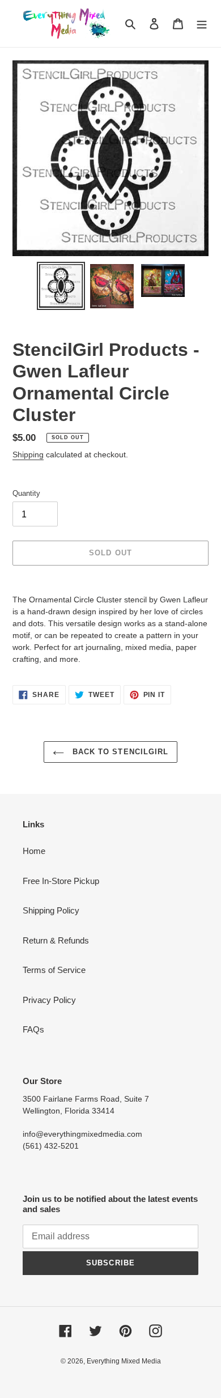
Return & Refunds (56, 940)
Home (34, 851)
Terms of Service (54, 970)
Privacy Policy (49, 1000)
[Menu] (202, 23)
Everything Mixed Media (124, 1361)
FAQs (33, 1029)
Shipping (28, 454)
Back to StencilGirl (119, 751)
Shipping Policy (51, 910)
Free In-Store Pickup (61, 881)
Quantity (26, 493)
